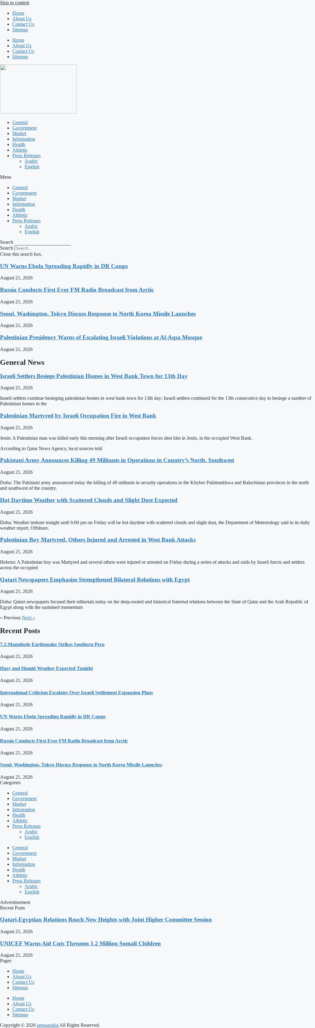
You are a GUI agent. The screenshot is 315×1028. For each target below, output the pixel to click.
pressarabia (48, 1025)
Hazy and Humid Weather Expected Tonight (46, 668)
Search (6, 248)
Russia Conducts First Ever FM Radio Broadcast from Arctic (77, 289)
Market (19, 133)
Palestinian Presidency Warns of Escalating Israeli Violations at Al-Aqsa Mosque (101, 337)
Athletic (20, 150)
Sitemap (20, 29)
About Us (21, 18)
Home (18, 13)
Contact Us (23, 24)
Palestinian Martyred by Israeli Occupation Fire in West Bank (78, 415)
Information (23, 139)
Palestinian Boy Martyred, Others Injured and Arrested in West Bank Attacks (98, 539)
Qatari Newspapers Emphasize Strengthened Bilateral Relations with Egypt (95, 579)
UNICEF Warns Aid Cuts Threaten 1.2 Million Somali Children (80, 943)
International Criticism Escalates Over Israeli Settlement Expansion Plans (76, 692)
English (32, 166)
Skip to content (14, 2)
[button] (157, 177)
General (20, 122)
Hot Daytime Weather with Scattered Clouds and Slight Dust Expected (88, 500)
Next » (28, 617)
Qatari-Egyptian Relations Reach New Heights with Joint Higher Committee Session (106, 919)
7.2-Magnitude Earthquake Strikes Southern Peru (52, 644)
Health (18, 144)
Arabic (31, 161)
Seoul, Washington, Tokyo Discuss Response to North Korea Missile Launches (98, 313)
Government (24, 127)
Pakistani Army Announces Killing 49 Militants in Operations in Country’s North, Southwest (117, 460)
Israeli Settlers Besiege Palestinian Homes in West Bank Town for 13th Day (94, 376)
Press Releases (26, 155)
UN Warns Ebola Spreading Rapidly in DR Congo (64, 266)
